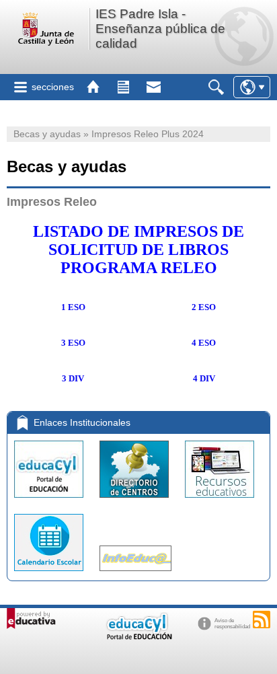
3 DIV (73, 378)
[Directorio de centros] (135, 501)
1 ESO (73, 307)
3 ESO (73, 343)
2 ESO (204, 307)
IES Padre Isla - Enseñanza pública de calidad (160, 28)
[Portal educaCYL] (50, 501)
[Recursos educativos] (219, 501)
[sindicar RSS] (261, 619)
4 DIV (204, 378)
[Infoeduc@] (135, 574)
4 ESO (204, 343)
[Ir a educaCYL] (138, 636)
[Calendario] (50, 574)
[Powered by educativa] (31, 618)
